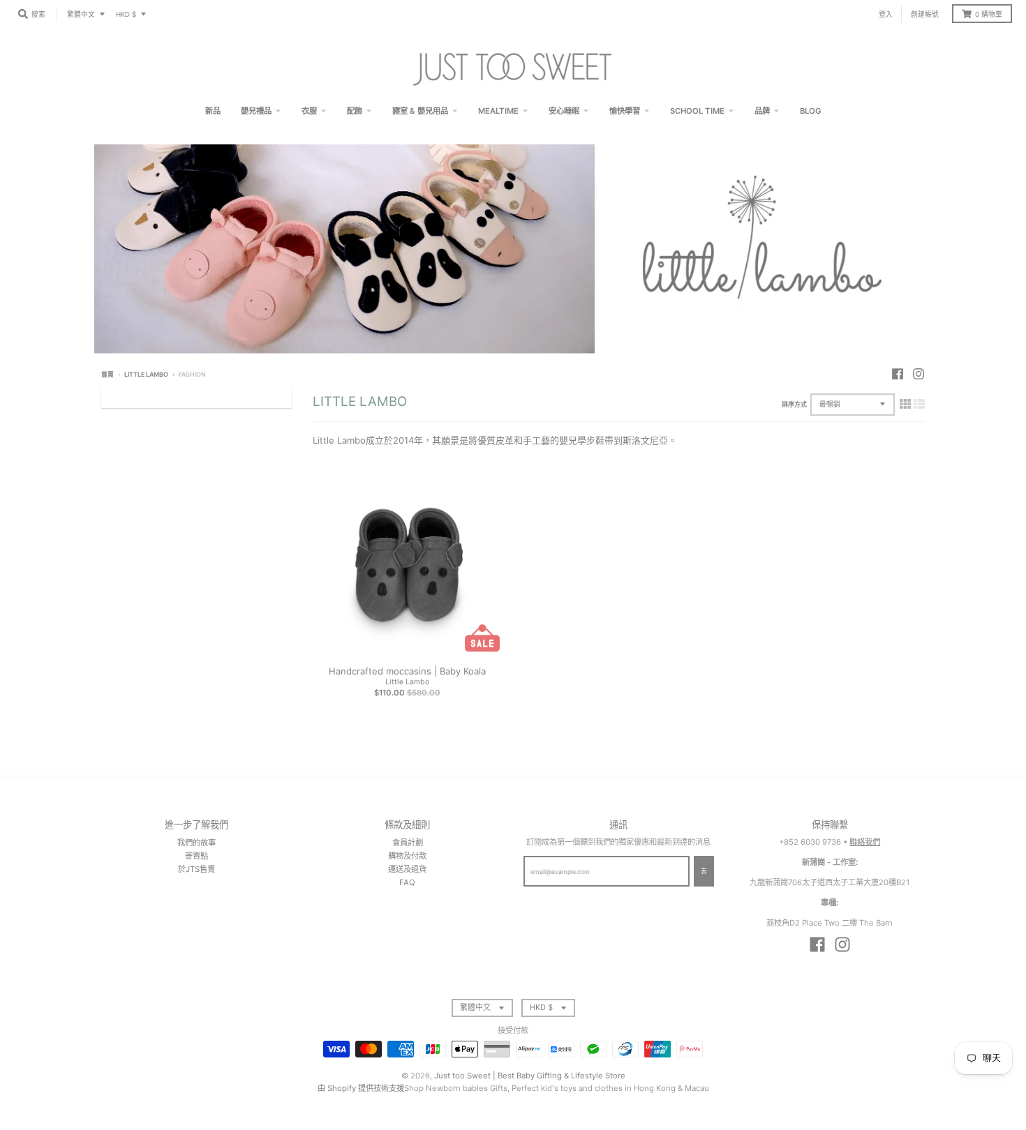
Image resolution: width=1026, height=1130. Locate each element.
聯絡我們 (864, 842)
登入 (886, 14)
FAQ (407, 882)
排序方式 (794, 404)
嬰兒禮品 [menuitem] (256, 111)
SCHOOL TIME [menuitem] (697, 111)
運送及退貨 (407, 869)
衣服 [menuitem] (309, 111)
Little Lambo (146, 374)
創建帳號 (925, 14)
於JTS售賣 (196, 869)
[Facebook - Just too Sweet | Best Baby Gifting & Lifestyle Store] (897, 374)
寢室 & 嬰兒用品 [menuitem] (420, 111)
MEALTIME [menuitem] (498, 111)
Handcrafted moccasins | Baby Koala (407, 671)
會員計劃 (407, 843)
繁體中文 (81, 14)
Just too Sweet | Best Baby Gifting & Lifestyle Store (529, 1075)
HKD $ (126, 14)
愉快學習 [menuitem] (624, 111)
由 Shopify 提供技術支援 (361, 1088)
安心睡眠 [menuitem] (564, 111)
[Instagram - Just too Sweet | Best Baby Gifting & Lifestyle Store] (918, 374)
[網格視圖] (905, 404)
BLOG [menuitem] (810, 111)
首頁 (107, 374)
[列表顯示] (919, 404)
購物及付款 (407, 856)
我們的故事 (196, 843)
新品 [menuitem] (213, 111)
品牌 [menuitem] (762, 111)
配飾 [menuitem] (354, 111)
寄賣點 (196, 856)
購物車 (988, 14)
